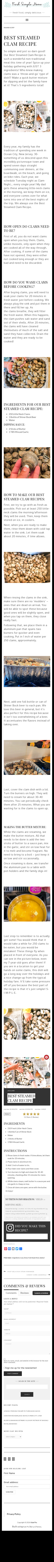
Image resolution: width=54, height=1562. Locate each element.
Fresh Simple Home (33, 1258)
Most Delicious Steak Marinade (20, 1271)
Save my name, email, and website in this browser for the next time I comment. (26, 1361)
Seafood (42, 1258)
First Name (9, 1473)
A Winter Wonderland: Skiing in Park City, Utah (23, 1416)
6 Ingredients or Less (17, 1258)
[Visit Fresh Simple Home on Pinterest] (9, 1460)
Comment (7, 1340)
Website (7, 1330)
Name (6, 1309)
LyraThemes (36, 1527)
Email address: (11, 1482)
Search (27, 1394)
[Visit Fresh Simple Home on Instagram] (5, 1460)
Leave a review (41, 1293)
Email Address (10, 1319)
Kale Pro (34, 1522)
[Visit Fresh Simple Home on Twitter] (13, 1460)
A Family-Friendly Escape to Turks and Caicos (22, 1411)
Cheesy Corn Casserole (37, 1275)
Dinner (26, 1258)
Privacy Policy (14, 1514)
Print (7, 1114)
